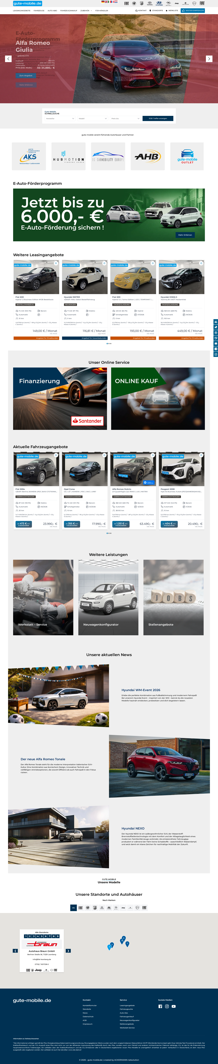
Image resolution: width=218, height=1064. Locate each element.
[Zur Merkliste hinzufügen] (56, 263)
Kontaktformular (90, 1005)
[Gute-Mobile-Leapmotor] (185, 3)
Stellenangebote (127, 1024)
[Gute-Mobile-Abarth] (142, 3)
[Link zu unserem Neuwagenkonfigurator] (108, 597)
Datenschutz (88, 1017)
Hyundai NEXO (133, 828)
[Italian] (109, 1)
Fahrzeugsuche (126, 1009)
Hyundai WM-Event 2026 (141, 690)
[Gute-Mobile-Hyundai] (159, 3)
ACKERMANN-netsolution (126, 1060)
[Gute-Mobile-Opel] (168, 3)
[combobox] (60, 118)
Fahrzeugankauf (68, 11)
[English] (106, 1)
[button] (8, 59)
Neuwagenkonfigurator (129, 1020)
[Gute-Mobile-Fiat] (127, 3)
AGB (85, 1020)
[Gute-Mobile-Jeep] (177, 3)
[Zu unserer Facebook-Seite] (160, 1006)
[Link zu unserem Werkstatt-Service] (43, 597)
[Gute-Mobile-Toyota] (150, 3)
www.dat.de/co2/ (74, 1050)
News (85, 1013)
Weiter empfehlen (195, 10)
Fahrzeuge (39, 11)
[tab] (107, 343)
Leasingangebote (21, 11)
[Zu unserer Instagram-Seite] (167, 1006)
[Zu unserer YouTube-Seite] (174, 1006)
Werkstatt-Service (127, 1028)
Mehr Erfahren (185, 235)
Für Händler (101, 11)
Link (18, 68)
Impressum (87, 1024)
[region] (109, 58)
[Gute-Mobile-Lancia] (194, 3)
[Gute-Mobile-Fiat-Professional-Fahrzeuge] (202, 3)
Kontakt (142, 10)
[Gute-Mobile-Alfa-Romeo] (134, 3)
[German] (103, 1)
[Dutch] (116, 1)
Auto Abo (52, 11)
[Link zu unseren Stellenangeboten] (173, 597)
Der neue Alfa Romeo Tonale (43, 759)
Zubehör (84, 11)
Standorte (157, 10)
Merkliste (173, 10)
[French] (113, 1)
